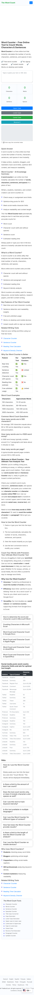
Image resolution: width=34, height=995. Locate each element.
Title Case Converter (12, 914)
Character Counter (10, 338)
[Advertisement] (17, 24)
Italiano (29, 979)
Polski (16, 982)
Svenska (8, 985)
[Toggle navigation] (31, 2)
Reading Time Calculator (12, 346)
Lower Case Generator (13, 919)
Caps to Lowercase (11, 926)
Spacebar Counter (11, 911)
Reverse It (17, 122)
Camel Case (17, 117)
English (11, 979)
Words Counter (10, 906)
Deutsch (5, 979)
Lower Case (17, 113)
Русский (29, 982)
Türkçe (14, 985)
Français (23, 979)
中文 (27, 985)
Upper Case (17, 108)
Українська (21, 985)
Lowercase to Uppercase (13, 923)
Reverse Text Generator (13, 931)
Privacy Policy (26, 988)
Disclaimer (21, 990)
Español (17, 979)
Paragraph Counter (11, 933)
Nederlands (10, 982)
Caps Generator (10, 916)
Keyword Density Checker (12, 350)
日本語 (4, 982)
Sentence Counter (9, 342)
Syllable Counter (11, 935)
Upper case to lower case (13, 921)
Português (23, 982)
